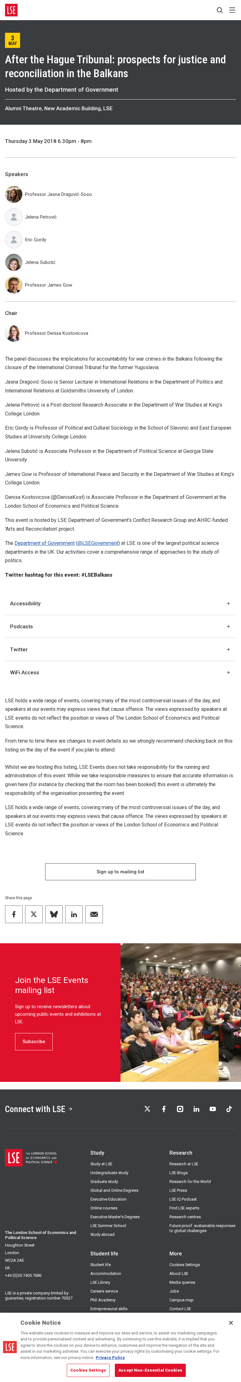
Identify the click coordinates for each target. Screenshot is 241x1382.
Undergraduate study (109, 1172)
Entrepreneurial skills (108, 1308)
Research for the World (190, 1181)
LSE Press (178, 1190)
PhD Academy (102, 1300)
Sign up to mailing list (120, 872)
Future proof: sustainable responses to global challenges (202, 1228)
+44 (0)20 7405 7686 (23, 1275)
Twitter (19, 649)
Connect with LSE (35, 1109)
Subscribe (34, 1041)
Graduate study (104, 1181)
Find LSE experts (184, 1208)
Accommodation (105, 1273)
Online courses (103, 1208)
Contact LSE (180, 1308)
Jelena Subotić (40, 262)
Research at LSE (183, 1164)
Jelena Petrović (41, 217)
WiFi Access (24, 672)
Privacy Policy (110, 1357)
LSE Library (100, 1282)
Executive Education (108, 1199)
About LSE (178, 1273)
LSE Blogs (178, 1172)
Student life (100, 1264)
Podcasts (21, 626)
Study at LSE (101, 1164)
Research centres (185, 1216)
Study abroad (102, 1234)
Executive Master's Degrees (115, 1216)
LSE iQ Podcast (183, 1199)
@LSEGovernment (98, 543)
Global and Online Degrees (114, 1190)
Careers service (104, 1291)
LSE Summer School (108, 1225)
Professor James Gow (48, 285)
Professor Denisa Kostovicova (56, 333)
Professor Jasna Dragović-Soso (58, 194)
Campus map (181, 1300)
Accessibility (25, 603)
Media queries (182, 1282)
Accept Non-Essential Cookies (150, 1370)
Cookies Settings (184, 1264)
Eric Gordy (35, 240)
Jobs (174, 1291)
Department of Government (44, 543)
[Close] (231, 1323)
